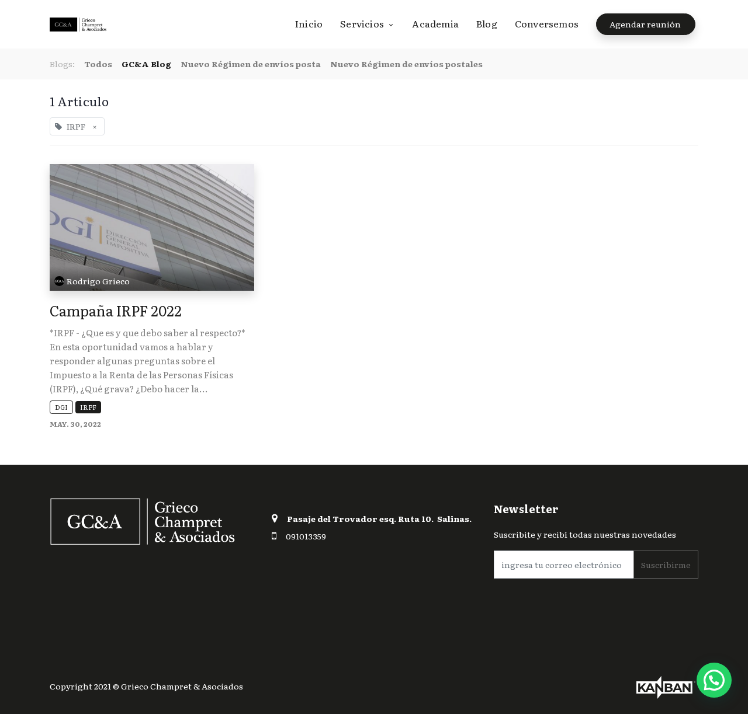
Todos (98, 63)
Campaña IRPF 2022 (116, 310)
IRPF (88, 407)
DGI (61, 407)
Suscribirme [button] (666, 564)
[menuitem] (313, 23)
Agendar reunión (646, 24)
